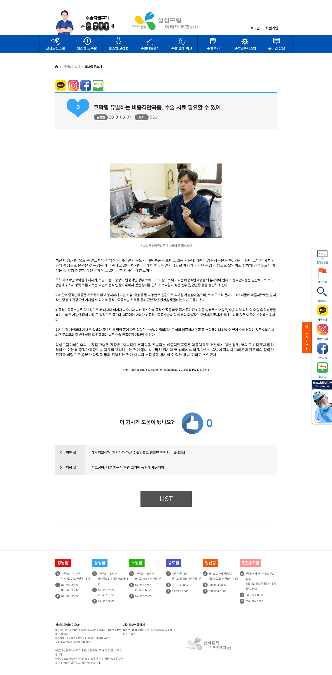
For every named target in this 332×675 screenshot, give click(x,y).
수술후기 (213, 48)
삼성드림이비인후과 (67, 625)
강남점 (63, 562)
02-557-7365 (106, 595)
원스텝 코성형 (119, 48)
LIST (166, 499)
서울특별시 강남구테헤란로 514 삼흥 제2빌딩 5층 (113, 578)
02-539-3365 (69, 590)
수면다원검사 (150, 48)
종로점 (173, 562)
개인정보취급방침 (134, 625)
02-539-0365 (69, 585)
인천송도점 (250, 562)
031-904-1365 (217, 585)
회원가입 (272, 28)
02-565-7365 (106, 590)
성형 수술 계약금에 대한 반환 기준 (72, 642)
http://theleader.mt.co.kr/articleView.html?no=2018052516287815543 (166, 369)
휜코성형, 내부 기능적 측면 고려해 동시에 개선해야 (127, 467)
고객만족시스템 (245, 48)
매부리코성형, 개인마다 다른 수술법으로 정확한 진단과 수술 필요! (138, 452)
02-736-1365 (180, 585)
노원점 (136, 562)
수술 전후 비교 (181, 48)
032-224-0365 (254, 595)
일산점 (210, 562)
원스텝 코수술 (87, 48)
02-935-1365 (143, 585)
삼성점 (99, 562)
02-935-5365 (143, 590)
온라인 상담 (276, 48)
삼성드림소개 (55, 48)
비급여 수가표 (103, 638)
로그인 (255, 28)
